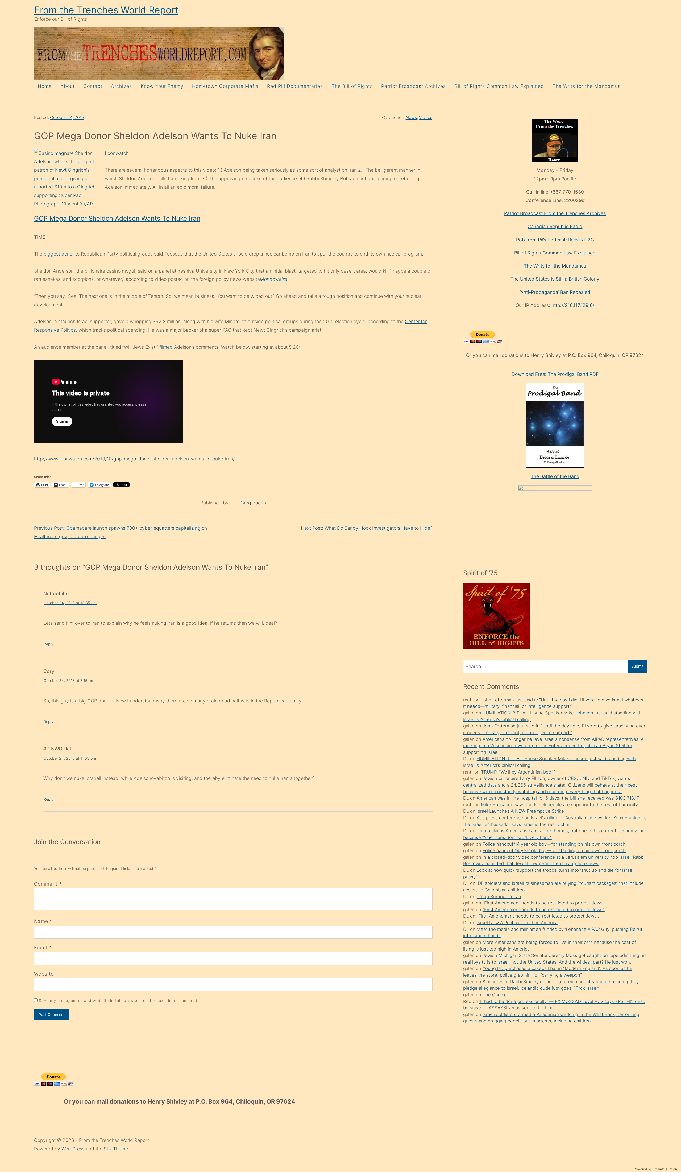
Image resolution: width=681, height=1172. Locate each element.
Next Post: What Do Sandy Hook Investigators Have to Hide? (367, 528)
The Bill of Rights (352, 86)
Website (44, 974)
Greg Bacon (253, 502)
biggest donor (59, 254)
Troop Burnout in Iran (499, 896)
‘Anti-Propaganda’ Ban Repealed (555, 292)
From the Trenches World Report (106, 10)
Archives (121, 86)
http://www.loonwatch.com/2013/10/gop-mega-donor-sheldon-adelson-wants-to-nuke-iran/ (134, 459)
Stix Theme (116, 1149)
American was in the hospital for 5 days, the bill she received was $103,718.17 (558, 798)
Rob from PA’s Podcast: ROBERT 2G (555, 239)
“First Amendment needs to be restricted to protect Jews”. (544, 903)
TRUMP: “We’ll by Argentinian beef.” (518, 772)
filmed (166, 347)
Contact (92, 86)
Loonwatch (117, 153)
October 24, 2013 (67, 117)
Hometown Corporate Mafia (225, 86)
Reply (48, 644)
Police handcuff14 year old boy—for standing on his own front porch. (554, 844)
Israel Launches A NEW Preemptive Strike (520, 811)
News (411, 117)
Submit (637, 666)
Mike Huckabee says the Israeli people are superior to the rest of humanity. (560, 804)
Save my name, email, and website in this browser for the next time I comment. (119, 1000)
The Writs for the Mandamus (587, 86)
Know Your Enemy (162, 86)
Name (41, 921)
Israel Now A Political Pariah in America (517, 922)
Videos (425, 117)
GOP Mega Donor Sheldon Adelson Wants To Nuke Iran (117, 218)
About (67, 86)
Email (40, 947)
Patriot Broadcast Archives (413, 86)
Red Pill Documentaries (295, 86)
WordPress (73, 1149)
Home (45, 86)
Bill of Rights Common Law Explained (499, 86)
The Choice (495, 994)
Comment (48, 884)
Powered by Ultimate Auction (655, 1169)
